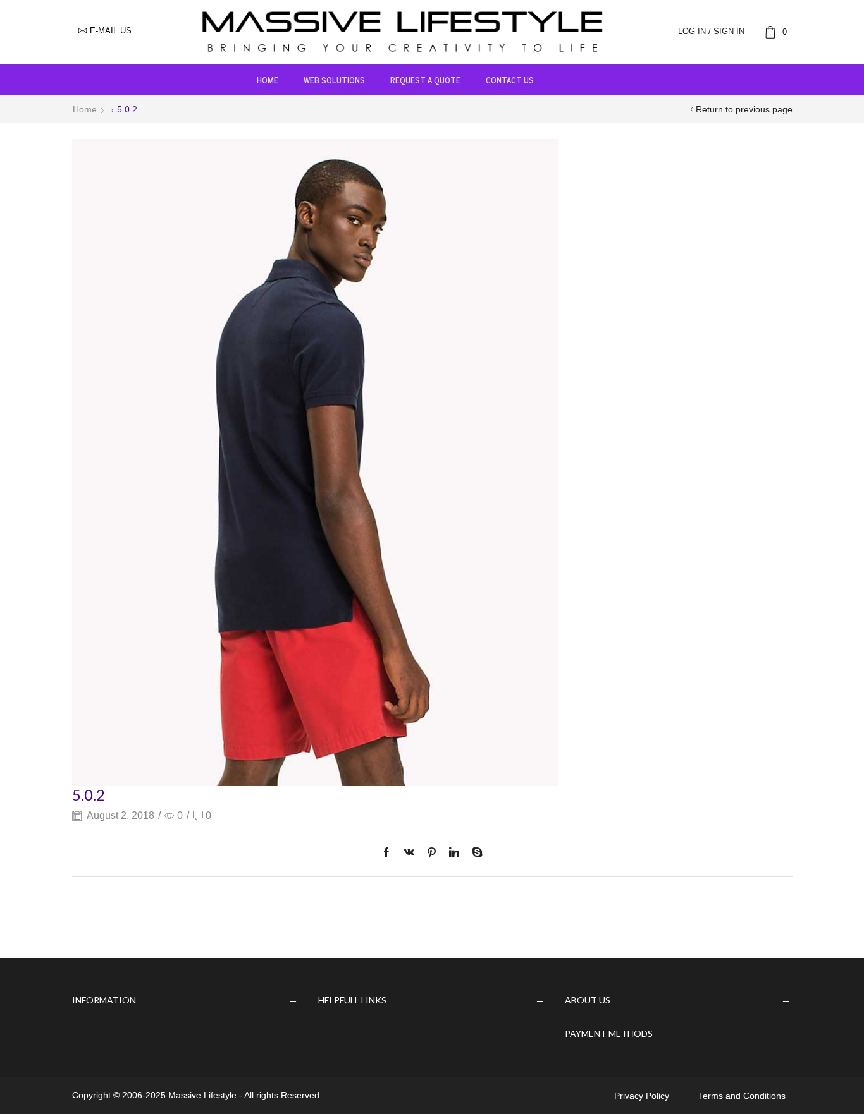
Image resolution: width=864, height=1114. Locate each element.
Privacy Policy (641, 1095)
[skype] (474, 853)
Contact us (510, 80)
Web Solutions (334, 80)
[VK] (409, 853)
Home (267, 80)
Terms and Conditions (742, 1095)
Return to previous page (744, 109)
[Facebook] (389, 853)
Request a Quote (425, 80)
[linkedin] (454, 853)
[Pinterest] (432, 853)
